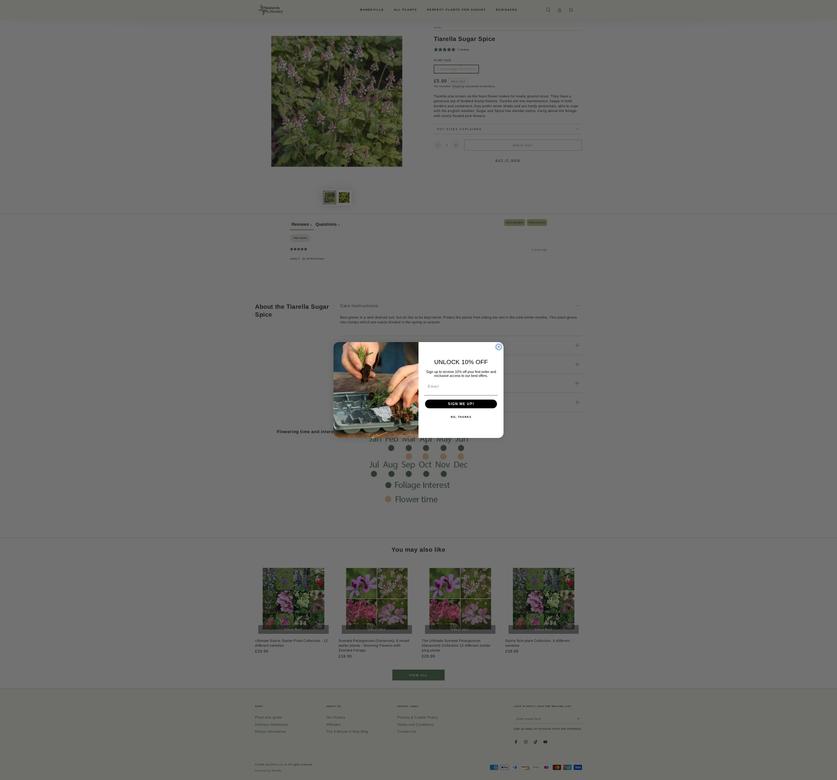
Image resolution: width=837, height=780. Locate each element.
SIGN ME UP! (461, 404)
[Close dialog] (498, 346)
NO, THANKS (461, 417)
